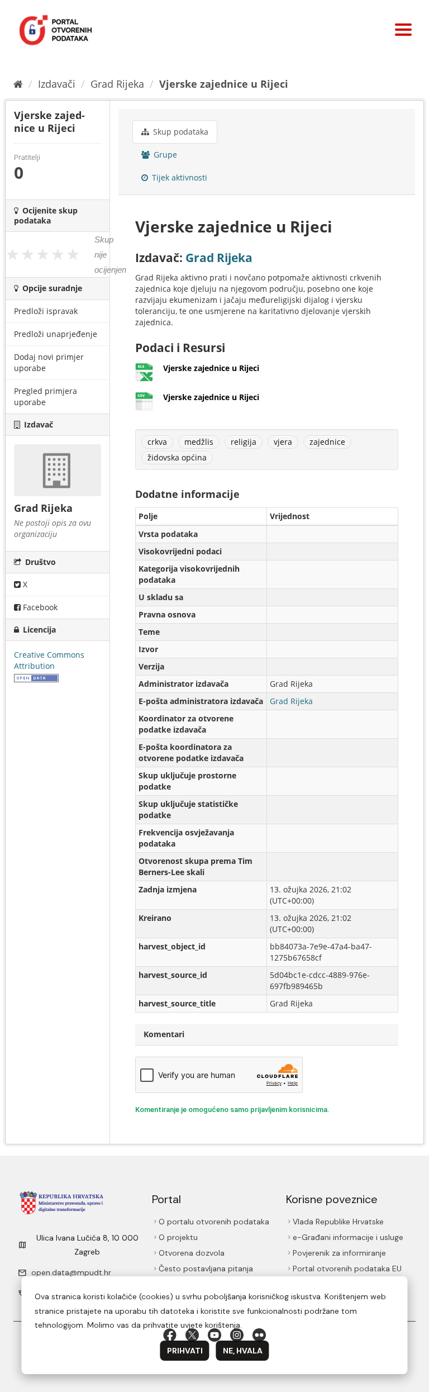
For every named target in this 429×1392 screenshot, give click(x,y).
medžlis (198, 441)
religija (243, 441)
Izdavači (56, 84)
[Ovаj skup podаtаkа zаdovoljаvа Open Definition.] (36, 677)
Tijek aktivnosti (178, 177)
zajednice (327, 441)
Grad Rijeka (117, 84)
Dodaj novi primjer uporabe (49, 362)
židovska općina (177, 457)
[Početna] (18, 84)
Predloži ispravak (46, 311)
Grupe (164, 154)
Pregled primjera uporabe (45, 396)
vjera (283, 441)
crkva (157, 441)
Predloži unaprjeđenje (55, 334)
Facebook (39, 607)
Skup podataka (179, 131)
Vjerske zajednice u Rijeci (223, 84)
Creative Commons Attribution (49, 660)
